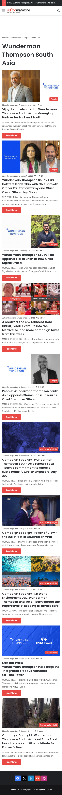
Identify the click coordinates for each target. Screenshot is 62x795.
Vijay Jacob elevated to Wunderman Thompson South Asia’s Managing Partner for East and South (29, 113)
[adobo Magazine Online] (18, 10)
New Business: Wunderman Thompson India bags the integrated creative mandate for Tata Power (31, 669)
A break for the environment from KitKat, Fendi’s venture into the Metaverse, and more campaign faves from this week (30, 328)
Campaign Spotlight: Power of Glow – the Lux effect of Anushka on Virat (30, 535)
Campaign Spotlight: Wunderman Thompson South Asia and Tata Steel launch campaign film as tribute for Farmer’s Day (29, 741)
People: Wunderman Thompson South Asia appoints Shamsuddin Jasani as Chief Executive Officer (30, 395)
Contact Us (14, 790)
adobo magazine (11, 105)
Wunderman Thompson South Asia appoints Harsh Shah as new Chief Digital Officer (28, 259)
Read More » (11, 135)
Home (6, 38)
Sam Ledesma (10, 318)
